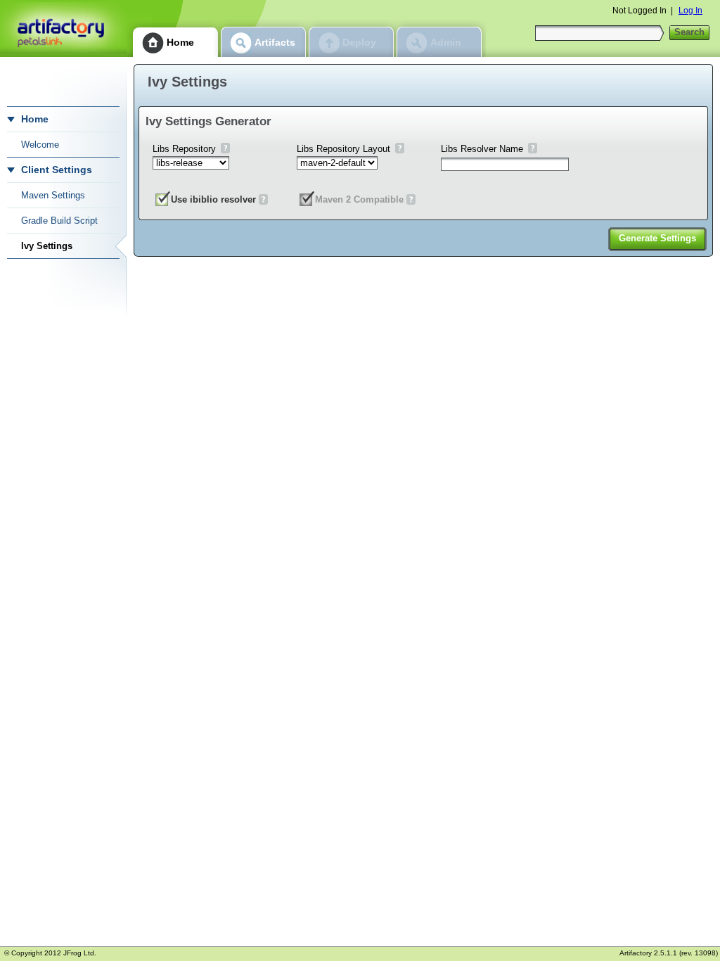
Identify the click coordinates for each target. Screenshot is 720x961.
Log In (690, 10)
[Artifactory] (63, 28)
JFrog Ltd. (79, 953)
